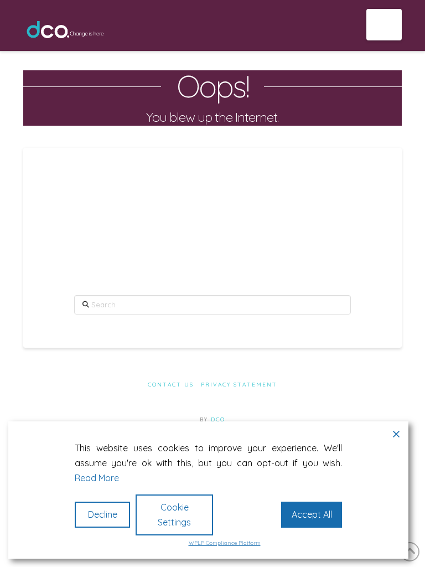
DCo (218, 419)
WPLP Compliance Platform (225, 543)
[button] (384, 24)
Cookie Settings (174, 515)
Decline (102, 514)
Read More (97, 477)
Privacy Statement (239, 384)
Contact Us (171, 384)
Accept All (312, 514)
